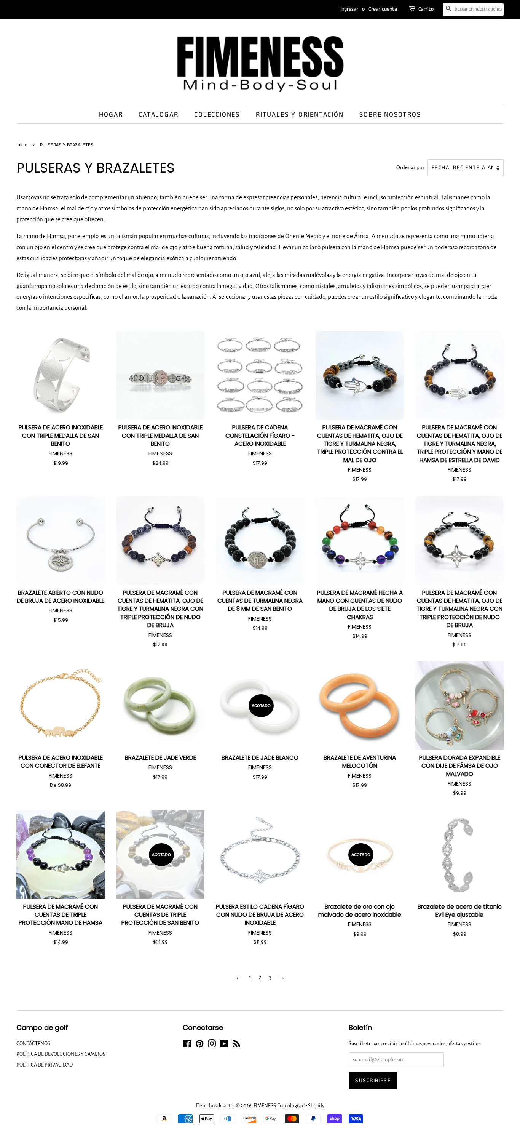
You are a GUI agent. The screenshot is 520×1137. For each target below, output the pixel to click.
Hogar (111, 115)
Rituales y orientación (300, 115)
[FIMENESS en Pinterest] (199, 1045)
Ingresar (349, 9)
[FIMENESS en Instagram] (211, 1045)
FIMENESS (265, 1105)
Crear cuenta (382, 9)
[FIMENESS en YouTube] (224, 1045)
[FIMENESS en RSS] (236, 1045)
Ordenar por (410, 167)
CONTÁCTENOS (33, 1043)
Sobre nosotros (390, 115)
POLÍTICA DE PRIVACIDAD (44, 1065)
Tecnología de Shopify (301, 1105)
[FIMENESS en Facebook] (187, 1045)
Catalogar (158, 115)
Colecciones (217, 115)
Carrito (426, 9)
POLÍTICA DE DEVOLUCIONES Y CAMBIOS (60, 1054)
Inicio (21, 144)
